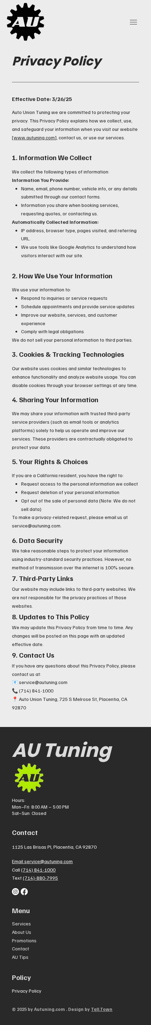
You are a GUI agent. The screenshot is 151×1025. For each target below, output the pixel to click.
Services (21, 923)
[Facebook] (24, 891)
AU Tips (20, 957)
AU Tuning (61, 750)
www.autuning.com (34, 137)
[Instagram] (15, 891)
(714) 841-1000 (38, 870)
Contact (20, 948)
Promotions (24, 940)
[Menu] (133, 22)
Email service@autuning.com (42, 861)
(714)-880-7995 (40, 878)
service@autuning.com (36, 526)
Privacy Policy (26, 991)
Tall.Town (101, 1009)
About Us (21, 932)
